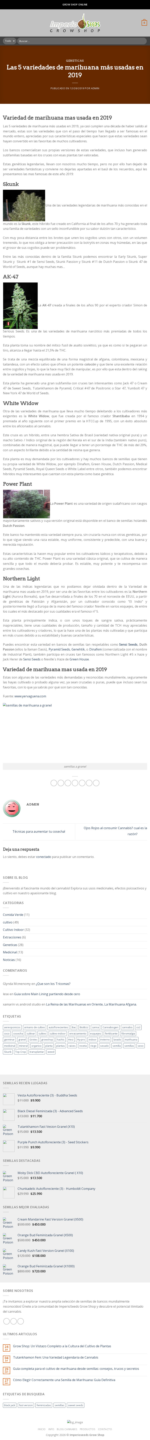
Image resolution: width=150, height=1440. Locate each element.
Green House (79, 659)
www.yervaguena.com (30, 696)
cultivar (31, 1033)
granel (22, 1039)
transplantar (37, 1052)
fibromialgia (128, 1033)
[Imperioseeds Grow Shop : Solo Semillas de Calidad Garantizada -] (75, 23)
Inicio (42, 1429)
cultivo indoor (58, 1033)
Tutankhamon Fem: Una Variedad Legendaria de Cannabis (55, 1357)
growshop (47, 1039)
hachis (60, 1039)
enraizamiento (77, 1033)
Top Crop (20, 1052)
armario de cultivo (34, 1027)
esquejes (95, 1033)
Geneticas (75, 60)
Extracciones (12, 937)
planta (49, 1045)
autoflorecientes (58, 1027)
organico (36, 1045)
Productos (88, 1429)
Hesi (70, 1039)
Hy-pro (81, 1039)
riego (93, 1045)
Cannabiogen (110, 1027)
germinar (9, 1039)
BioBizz (84, 1027)
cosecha (18, 1033)
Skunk (8, 1052)
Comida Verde (13, 915)
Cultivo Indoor (13, 930)
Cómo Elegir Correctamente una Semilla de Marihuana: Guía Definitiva (64, 1380)
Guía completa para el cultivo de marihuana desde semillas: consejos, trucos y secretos (76, 1369)
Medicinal (10, 952)
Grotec (33, 1039)
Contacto (105, 1429)
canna (95, 1027)
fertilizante (111, 1033)
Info (51, 1429)
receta (83, 1045)
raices (72, 1045)
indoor (92, 1039)
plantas (60, 1045)
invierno (105, 1039)
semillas (129, 1045)
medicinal (9, 1045)
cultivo (7, 922)
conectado (43, 857)
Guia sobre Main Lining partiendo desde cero (47, 994)
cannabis (127, 1027)
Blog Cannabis (67, 1429)
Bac (74, 1027)
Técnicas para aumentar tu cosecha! (38, 831)
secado (104, 1045)
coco (7, 1033)
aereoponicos (12, 1027)
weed (51, 1052)
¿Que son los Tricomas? (53, 984)
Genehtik (78, 649)
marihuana (131, 1039)
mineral (23, 1045)
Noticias (9, 960)
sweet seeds (75, 1405)
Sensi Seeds (31, 659)
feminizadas (44, 1405)
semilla (116, 1045)
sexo (141, 1045)
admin (95, 88)
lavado (117, 1039)
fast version (26, 1405)
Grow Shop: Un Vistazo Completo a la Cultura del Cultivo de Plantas (62, 1346)
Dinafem (95, 649)
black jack (9, 1405)
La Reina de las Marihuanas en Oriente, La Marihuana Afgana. (91, 1004)
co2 (138, 1027)
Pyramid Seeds (59, 649)
